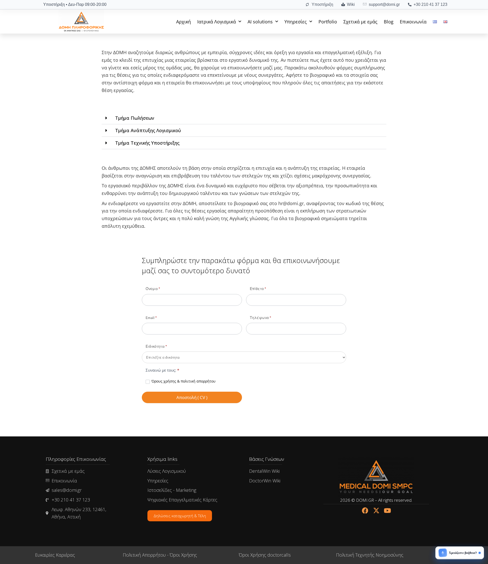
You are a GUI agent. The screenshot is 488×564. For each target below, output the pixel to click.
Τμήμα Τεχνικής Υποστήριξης (147, 143)
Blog (388, 22)
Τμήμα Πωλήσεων (134, 118)
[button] (244, 118)
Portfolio (327, 22)
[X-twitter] (376, 510)
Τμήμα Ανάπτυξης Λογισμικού (148, 130)
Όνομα (153, 288)
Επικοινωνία (413, 22)
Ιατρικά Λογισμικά (216, 22)
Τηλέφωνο (260, 317)
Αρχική (183, 22)
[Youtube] (387, 510)
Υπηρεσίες (295, 22)
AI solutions (260, 22)
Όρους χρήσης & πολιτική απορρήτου (183, 381)
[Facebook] (365, 510)
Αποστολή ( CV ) (191, 397)
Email (151, 317)
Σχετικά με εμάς (360, 22)
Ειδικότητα (156, 346)
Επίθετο (258, 288)
